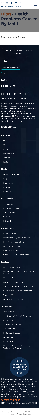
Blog (6, 14)
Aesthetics (8, 320)
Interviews (8, 183)
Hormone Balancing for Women (17, 278)
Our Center (8, 141)
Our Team (28, 50)
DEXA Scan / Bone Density (15, 299)
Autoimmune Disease (13, 329)
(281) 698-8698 (11, 400)
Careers (6, 217)
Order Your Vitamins (12, 246)
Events (6, 149)
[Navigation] (35, 5)
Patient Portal (9, 233)
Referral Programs (11, 250)
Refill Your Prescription (13, 242)
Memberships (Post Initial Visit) (17, 238)
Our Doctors (8, 145)
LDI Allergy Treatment (13, 282)
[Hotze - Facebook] (2, 83)
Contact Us (19, 54)
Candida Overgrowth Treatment (17, 291)
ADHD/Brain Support (12, 325)
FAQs (5, 162)
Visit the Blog (9, 212)
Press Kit (7, 191)
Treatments (8, 312)
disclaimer (32, 397)
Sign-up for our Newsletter (11, 67)
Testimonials (9, 158)
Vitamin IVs (8, 295)
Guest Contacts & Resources (16, 255)
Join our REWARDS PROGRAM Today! (14, 74)
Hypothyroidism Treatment (15, 267)
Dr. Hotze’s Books (11, 174)
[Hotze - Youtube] (6, 83)
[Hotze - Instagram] (10, 83)
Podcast (7, 187)
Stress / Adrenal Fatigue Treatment (19, 286)
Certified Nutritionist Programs (17, 316)
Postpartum (8, 342)
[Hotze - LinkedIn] (14, 83)
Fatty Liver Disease (11, 333)
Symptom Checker (13, 50)
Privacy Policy (9, 221)
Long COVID (8, 337)
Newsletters (8, 153)
